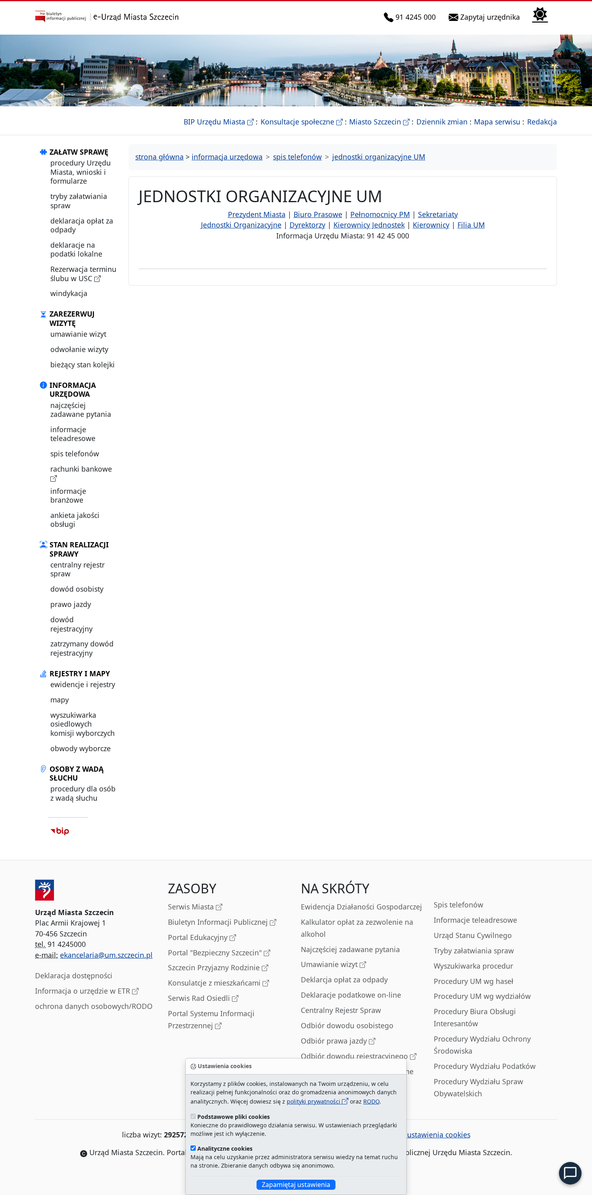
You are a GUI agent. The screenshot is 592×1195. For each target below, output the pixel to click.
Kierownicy (431, 225)
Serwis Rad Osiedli (200, 998)
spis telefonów (74, 453)
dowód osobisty (76, 589)
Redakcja (542, 121)
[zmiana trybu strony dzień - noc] (540, 14)
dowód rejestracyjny (71, 624)
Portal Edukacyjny (199, 937)
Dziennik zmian (442, 121)
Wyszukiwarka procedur (473, 966)
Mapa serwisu (497, 121)
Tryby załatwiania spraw (474, 950)
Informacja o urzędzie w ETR (83, 991)
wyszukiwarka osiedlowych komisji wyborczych (82, 724)
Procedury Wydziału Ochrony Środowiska (482, 1045)
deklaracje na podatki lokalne (76, 249)
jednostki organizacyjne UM (378, 157)
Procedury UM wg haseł (473, 981)
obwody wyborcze (80, 748)
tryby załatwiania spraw (78, 200)
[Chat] (570, 1173)
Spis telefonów (458, 904)
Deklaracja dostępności (73, 975)
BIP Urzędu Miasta (219, 121)
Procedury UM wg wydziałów (482, 996)
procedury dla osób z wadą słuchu (83, 793)
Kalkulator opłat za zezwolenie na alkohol (357, 928)
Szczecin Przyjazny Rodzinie (215, 967)
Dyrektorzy (307, 225)
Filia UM (471, 225)
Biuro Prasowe (318, 214)
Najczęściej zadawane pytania (350, 949)
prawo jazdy (70, 604)
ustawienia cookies (438, 1134)
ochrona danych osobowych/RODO (94, 1006)
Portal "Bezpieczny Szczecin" (216, 952)
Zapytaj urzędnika (490, 17)
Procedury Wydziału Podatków (485, 1066)
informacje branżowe (68, 495)
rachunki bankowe (81, 469)
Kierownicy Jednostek (369, 225)
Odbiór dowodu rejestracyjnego (355, 1056)
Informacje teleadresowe (475, 920)
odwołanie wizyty (79, 349)
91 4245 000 (416, 17)
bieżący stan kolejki (82, 364)
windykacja (68, 293)
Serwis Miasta (192, 906)
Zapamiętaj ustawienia (296, 1184)
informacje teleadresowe (72, 434)
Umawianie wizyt (330, 964)
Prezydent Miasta (257, 214)
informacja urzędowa (227, 157)
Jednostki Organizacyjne (241, 225)
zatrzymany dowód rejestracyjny (82, 648)
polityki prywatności (314, 1101)
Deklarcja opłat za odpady (344, 979)
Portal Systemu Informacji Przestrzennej (211, 1019)
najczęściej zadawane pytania (80, 409)
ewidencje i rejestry (82, 684)
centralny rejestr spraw (77, 569)
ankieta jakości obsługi (74, 519)
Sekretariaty (438, 214)
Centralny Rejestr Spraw (341, 1010)
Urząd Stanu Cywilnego (473, 935)
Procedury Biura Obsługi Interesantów (475, 1017)
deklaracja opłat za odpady (81, 225)
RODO (371, 1101)
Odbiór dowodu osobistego (347, 1025)
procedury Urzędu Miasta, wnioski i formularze (80, 172)
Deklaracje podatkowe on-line (351, 995)
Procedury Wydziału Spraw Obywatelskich (478, 1087)
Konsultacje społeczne (302, 121)
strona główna (159, 157)
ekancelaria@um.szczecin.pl (106, 955)
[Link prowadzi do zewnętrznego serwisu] (59, 831)
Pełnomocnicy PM (380, 214)
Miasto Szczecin (379, 121)
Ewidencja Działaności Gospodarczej (361, 906)
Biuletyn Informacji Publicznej (219, 922)
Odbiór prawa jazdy (335, 1041)
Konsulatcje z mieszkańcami (215, 983)
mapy (59, 699)
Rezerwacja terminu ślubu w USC (83, 273)
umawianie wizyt (78, 334)
